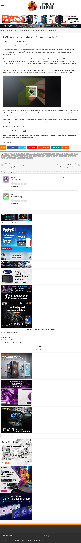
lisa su (50, 156)
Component (10, 30)
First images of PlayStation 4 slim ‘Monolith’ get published (66, 165)
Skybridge (72, 156)
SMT (3, 158)
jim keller (37, 156)
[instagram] (51, 536)
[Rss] (42, 536)
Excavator (5, 156)
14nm (7, 154)
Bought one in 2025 (9, 337)
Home (2, 30)
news (56, 156)
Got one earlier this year (11, 335)
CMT (76, 154)
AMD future (20, 154)
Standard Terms (37, 540)
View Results (40, 350)
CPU (16, 30)
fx (30, 156)
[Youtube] (48, 536)
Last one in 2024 (8, 340)
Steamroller (11, 158)
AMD (13, 154)
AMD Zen (60, 154)
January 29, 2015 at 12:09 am (70, 194)
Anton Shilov (8, 45)
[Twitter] (46, 536)
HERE (24, 131)
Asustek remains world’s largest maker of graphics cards (15, 165)
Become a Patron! (8, 142)
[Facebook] (44, 536)
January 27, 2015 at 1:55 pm (70, 177)
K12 (44, 156)
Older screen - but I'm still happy (13, 342)
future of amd (22, 156)
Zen (31, 158)
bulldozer (68, 154)
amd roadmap (50, 154)
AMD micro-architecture (35, 154)
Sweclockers (70, 59)
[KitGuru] (40, 5)
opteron (63, 156)
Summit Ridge (22, 158)
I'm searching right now (10, 332)
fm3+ (13, 156)
